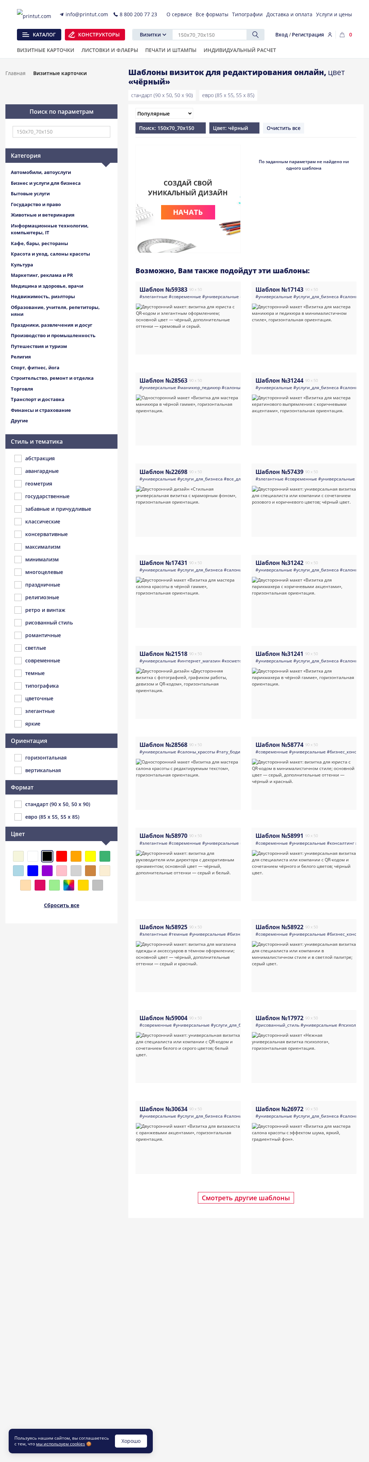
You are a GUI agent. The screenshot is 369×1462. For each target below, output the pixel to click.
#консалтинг (340, 843)
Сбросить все (61, 905)
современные (42, 660)
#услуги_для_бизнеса (316, 296)
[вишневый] (40, 885)
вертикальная (43, 770)
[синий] (32, 870)
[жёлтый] (90, 856)
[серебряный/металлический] (97, 885)
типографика (42, 685)
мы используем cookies (60, 1444)
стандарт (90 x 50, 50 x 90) (162, 95)
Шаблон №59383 (163, 289)
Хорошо (131, 1440)
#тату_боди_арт (232, 752)
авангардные (42, 470)
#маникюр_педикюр (199, 387)
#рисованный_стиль (277, 1025)
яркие (32, 723)
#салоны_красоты (196, 752)
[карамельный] (25, 885)
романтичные (43, 635)
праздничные (42, 584)
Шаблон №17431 (163, 562)
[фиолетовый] (47, 870)
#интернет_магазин (199, 661)
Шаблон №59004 (163, 1018)
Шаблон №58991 (279, 835)
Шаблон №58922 (279, 927)
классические (42, 521)
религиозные (42, 597)
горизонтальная (46, 757)
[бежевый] (18, 856)
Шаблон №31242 (279, 562)
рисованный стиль (49, 622)
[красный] (61, 856)
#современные (185, 296)
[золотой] (83, 885)
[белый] (32, 856)
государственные (47, 496)
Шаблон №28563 (163, 380)
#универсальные (220, 296)
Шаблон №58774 (279, 744)
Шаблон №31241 (279, 653)
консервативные (46, 534)
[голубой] (18, 870)
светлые (35, 647)
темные (35, 673)
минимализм (42, 559)
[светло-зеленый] (54, 885)
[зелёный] (104, 856)
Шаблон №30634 (163, 1109)
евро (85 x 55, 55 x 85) (228, 95)
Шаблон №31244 (279, 380)
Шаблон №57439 (279, 471)
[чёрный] (47, 856)
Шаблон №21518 (163, 653)
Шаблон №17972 (279, 1018)
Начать (188, 212)
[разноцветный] (68, 885)
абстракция (40, 458)
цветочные (39, 698)
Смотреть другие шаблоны (246, 1197)
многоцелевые (44, 572)
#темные (178, 934)
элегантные (40, 711)
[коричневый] (90, 870)
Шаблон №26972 (279, 1109)
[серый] (76, 870)
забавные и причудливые (58, 508)
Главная (15, 73)
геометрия (38, 483)
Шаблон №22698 (163, 471)
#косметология (238, 661)
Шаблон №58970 (163, 835)
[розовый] (61, 870)
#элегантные (153, 296)
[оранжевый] (76, 856)
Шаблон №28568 (163, 744)
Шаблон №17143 (279, 289)
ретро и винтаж (45, 609)
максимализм (43, 546)
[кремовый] (104, 870)
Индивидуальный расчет (240, 50)
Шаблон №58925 (163, 927)
